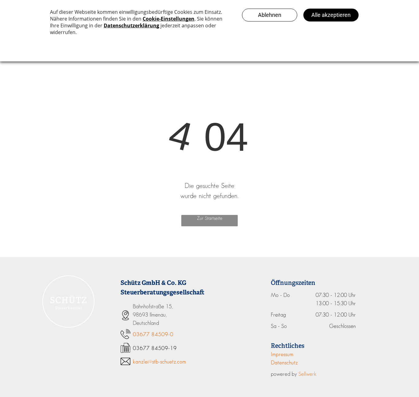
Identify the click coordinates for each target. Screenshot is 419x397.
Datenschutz (284, 362)
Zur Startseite (209, 218)
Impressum (282, 354)
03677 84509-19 (155, 348)
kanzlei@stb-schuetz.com (159, 362)
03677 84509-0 (153, 334)
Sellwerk (307, 374)
